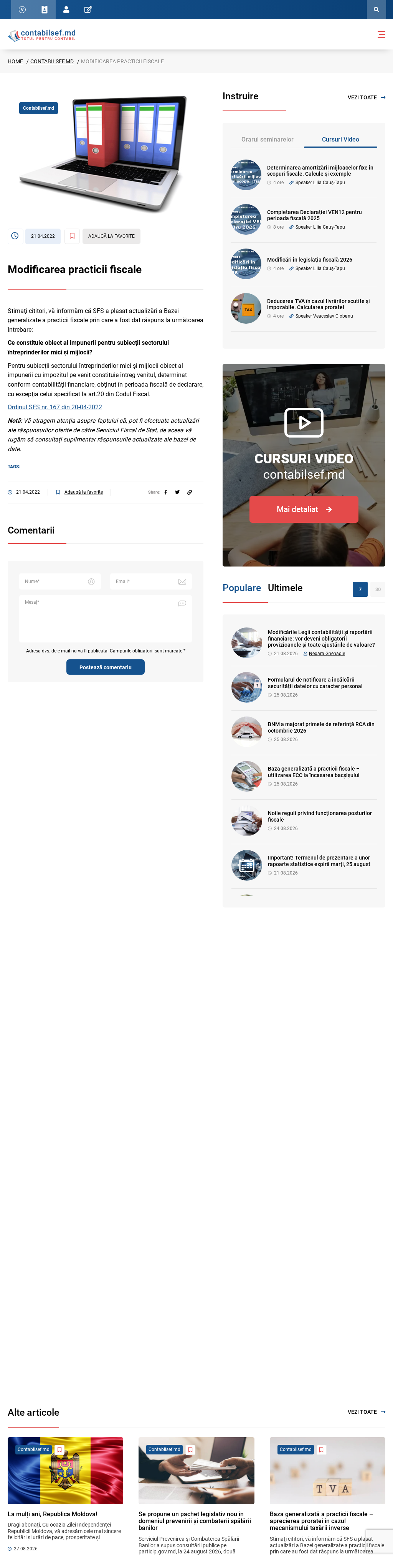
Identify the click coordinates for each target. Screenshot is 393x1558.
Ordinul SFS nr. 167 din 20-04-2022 (55, 407)
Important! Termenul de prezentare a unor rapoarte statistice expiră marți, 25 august (319, 861)
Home (15, 61)
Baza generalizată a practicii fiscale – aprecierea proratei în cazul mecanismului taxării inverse (321, 1521)
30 (378, 589)
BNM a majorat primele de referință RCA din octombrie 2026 (321, 727)
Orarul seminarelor (267, 139)
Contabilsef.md (52, 61)
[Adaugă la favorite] (59, 1450)
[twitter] (177, 492)
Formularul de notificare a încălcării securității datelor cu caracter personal (315, 683)
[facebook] (165, 492)
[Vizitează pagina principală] (41, 35)
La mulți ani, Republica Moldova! (52, 1514)
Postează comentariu (105, 667)
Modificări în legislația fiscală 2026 (309, 260)
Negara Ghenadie (327, 653)
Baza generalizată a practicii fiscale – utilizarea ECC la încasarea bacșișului (314, 772)
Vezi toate (362, 97)
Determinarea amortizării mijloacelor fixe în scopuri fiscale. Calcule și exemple (320, 171)
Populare (242, 587)
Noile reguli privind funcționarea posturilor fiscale (320, 816)
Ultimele (285, 587)
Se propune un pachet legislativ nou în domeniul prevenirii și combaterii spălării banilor (195, 1521)
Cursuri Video (340, 139)
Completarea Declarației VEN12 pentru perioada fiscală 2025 (314, 215)
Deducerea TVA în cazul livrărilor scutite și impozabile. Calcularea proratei (318, 304)
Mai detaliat (297, 509)
